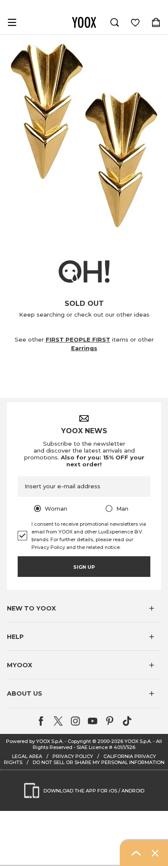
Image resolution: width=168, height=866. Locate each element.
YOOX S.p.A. (138, 741)
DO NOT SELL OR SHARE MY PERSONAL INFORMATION (99, 762)
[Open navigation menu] (12, 22)
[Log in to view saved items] (135, 22)
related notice (103, 547)
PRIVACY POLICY (73, 756)
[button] (84, 608)
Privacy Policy (48, 547)
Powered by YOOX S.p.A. (34, 741)
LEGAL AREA (27, 756)
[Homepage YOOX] (84, 22)
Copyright (79, 741)
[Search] (114, 22)
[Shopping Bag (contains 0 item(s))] (156, 22)
